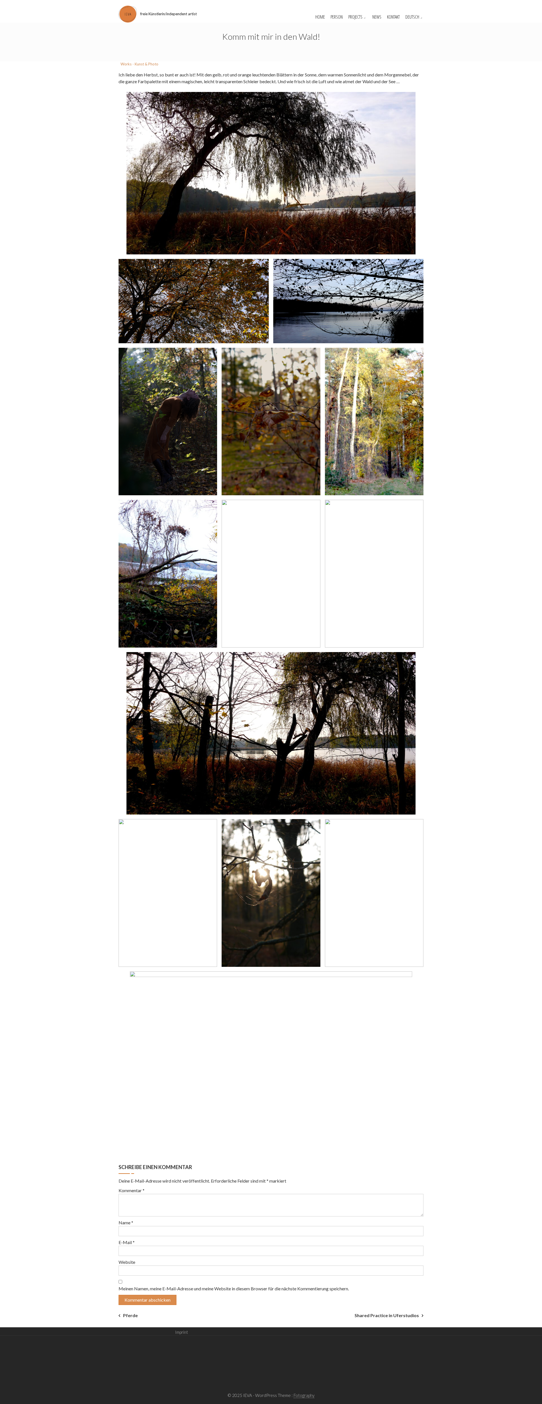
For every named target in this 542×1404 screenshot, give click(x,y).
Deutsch (412, 17)
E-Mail (127, 1242)
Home (320, 17)
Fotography (304, 1395)
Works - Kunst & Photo (139, 64)
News (376, 17)
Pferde (130, 1315)
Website (127, 1262)
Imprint (181, 1332)
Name (126, 1222)
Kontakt (393, 17)
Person (337, 17)
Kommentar (132, 1190)
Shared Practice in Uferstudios (387, 1315)
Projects (355, 17)
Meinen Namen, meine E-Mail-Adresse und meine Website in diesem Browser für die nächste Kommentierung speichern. (234, 1288)
